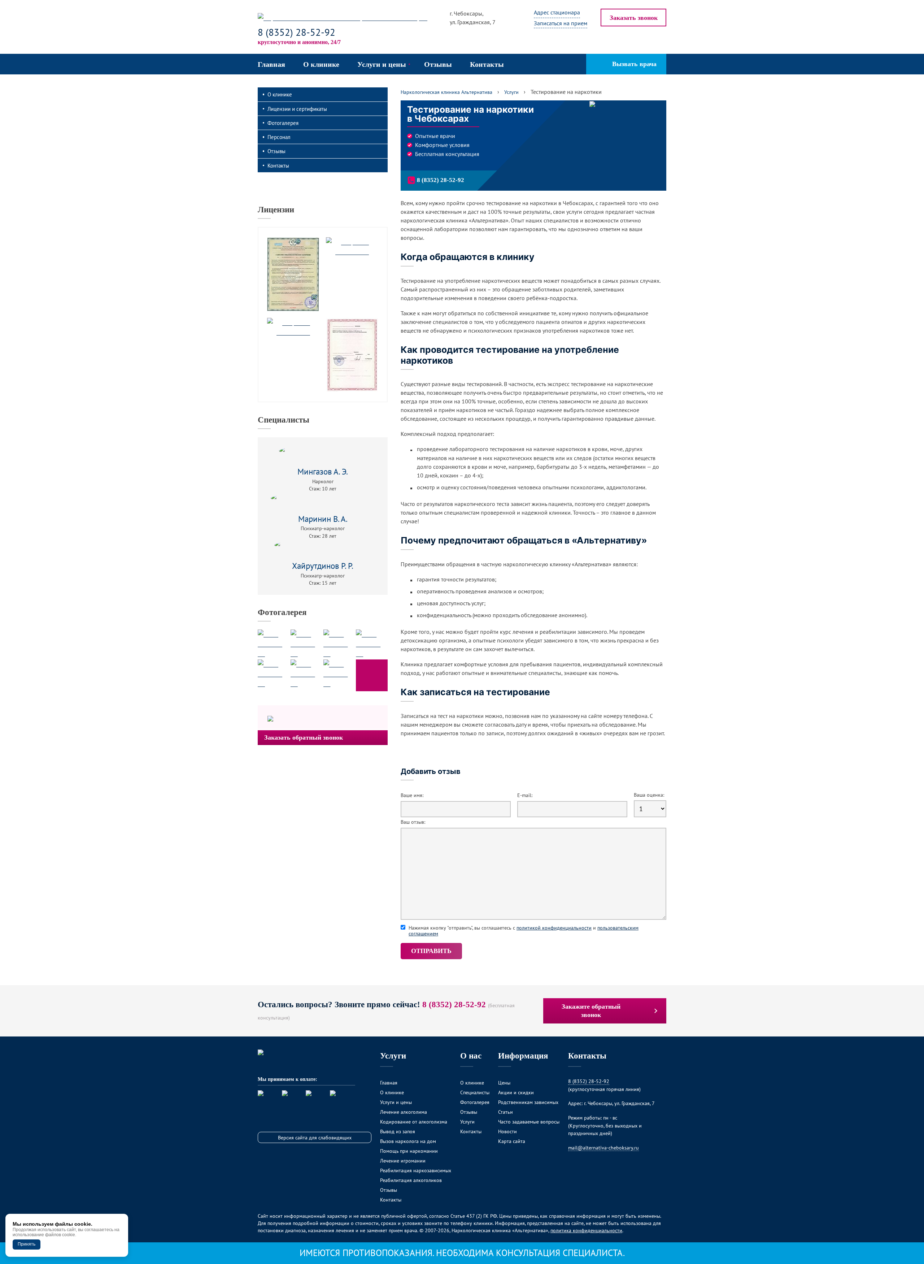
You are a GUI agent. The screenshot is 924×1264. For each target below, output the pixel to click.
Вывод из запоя (397, 1131)
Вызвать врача (634, 64)
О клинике (279, 94)
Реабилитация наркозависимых (415, 1170)
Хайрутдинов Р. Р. (322, 565)
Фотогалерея (282, 122)
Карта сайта (511, 1141)
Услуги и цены (396, 1102)
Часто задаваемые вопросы (528, 1121)
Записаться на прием (560, 23)
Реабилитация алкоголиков (411, 1180)
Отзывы (276, 151)
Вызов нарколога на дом (408, 1141)
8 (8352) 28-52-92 (296, 32)
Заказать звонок (634, 17)
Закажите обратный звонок (591, 1010)
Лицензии (276, 209)
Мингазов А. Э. (322, 471)
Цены (504, 1082)
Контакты (278, 165)
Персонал (279, 136)
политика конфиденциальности (586, 1230)
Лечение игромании (403, 1160)
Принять (26, 1244)
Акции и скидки (516, 1092)
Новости (507, 1131)
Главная (388, 1082)
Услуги (467, 1121)
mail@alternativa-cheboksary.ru (603, 1147)
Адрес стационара (557, 12)
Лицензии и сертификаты (297, 108)
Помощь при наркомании (409, 1150)
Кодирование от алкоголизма (413, 1121)
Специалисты (283, 419)
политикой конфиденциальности (554, 928)
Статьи (505, 1111)
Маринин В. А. (323, 519)
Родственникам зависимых (528, 1102)
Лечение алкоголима (403, 1111)
